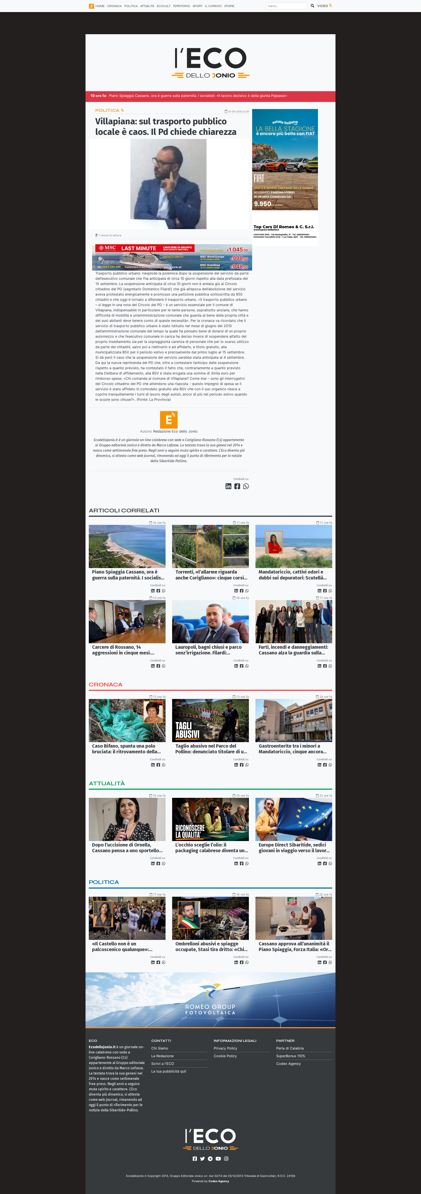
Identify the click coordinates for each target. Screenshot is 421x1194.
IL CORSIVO (213, 6)
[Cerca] (312, 6)
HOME (100, 6)
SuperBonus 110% (290, 1056)
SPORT (197, 6)
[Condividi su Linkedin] (229, 486)
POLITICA (131, 6)
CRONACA (114, 6)
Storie (229, 6)
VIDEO (323, 6)
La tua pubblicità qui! (168, 1071)
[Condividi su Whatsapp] (246, 486)
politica (104, 882)
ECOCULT (163, 6)
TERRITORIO (181, 6)
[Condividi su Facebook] (238, 486)
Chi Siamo (159, 1048)
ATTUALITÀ (147, 6)
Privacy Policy (225, 1048)
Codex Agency (288, 1063)
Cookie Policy (225, 1056)
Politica (108, 110)
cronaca (106, 684)
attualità (107, 783)
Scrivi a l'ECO (162, 1063)
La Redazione (162, 1056)
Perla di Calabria (290, 1048)
